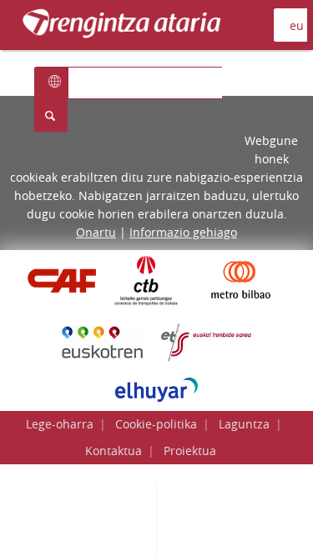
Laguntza (244, 424)
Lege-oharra (59, 424)
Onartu (96, 232)
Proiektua (190, 450)
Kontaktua (113, 450)
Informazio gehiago (183, 232)
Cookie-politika (156, 424)
